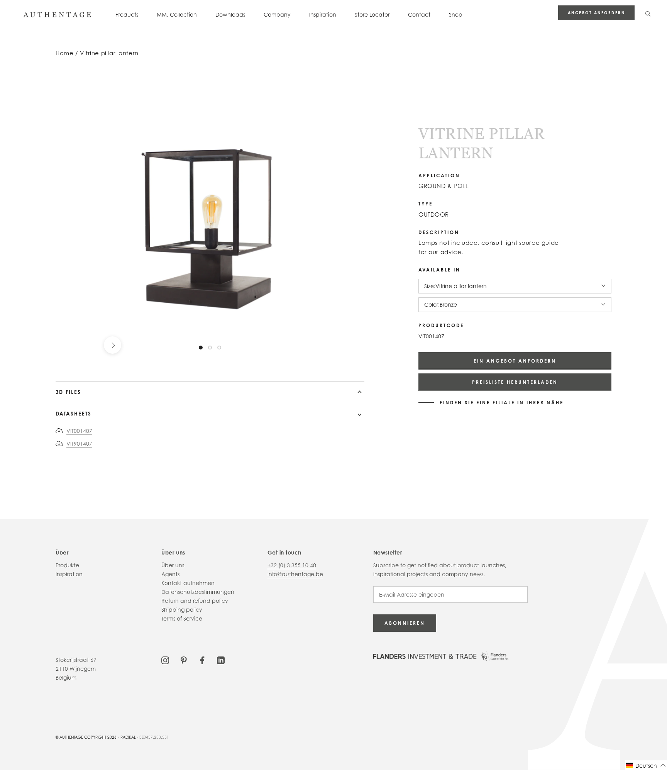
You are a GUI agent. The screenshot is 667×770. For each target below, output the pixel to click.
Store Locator (372, 14)
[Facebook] (202, 659)
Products (126, 14)
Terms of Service (181, 618)
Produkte (67, 565)
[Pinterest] (184, 659)
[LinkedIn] (221, 659)
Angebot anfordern (596, 12)
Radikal (128, 737)
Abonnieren (404, 623)
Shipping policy (181, 609)
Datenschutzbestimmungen (197, 592)
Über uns (172, 565)
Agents (170, 574)
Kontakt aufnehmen (188, 583)
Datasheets (73, 413)
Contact (419, 14)
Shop (455, 14)
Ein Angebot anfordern (515, 360)
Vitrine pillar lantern (109, 53)
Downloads (230, 14)
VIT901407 (79, 443)
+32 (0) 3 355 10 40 (291, 565)
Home (64, 53)
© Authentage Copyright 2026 (86, 737)
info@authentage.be (295, 574)
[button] (646, 765)
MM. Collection (177, 14)
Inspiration (322, 14)
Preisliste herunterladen (515, 382)
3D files (68, 392)
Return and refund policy (194, 600)
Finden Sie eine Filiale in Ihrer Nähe (502, 402)
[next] (112, 345)
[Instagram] (165, 659)
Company (277, 14)
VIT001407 (79, 430)
